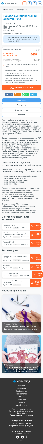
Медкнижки (21, 388)
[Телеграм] (22, 437)
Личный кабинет (21, 405)
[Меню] (40, 3)
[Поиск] (35, 3)
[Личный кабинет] (30, 3)
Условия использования (21, 409)
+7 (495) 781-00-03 (11, 3)
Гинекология (21, 394)
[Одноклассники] (26, 437)
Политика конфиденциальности (22, 411)
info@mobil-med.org (21, 434)
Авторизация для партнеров (21, 415)
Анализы (21, 385)
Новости (21, 402)
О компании (21, 400)
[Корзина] (24, 3)
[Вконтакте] (17, 437)
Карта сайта (21, 413)
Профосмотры (21, 391)
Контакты (21, 397)
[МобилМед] (2, 3)
